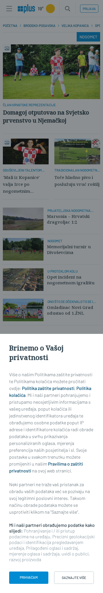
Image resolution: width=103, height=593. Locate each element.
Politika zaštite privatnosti (48, 388)
